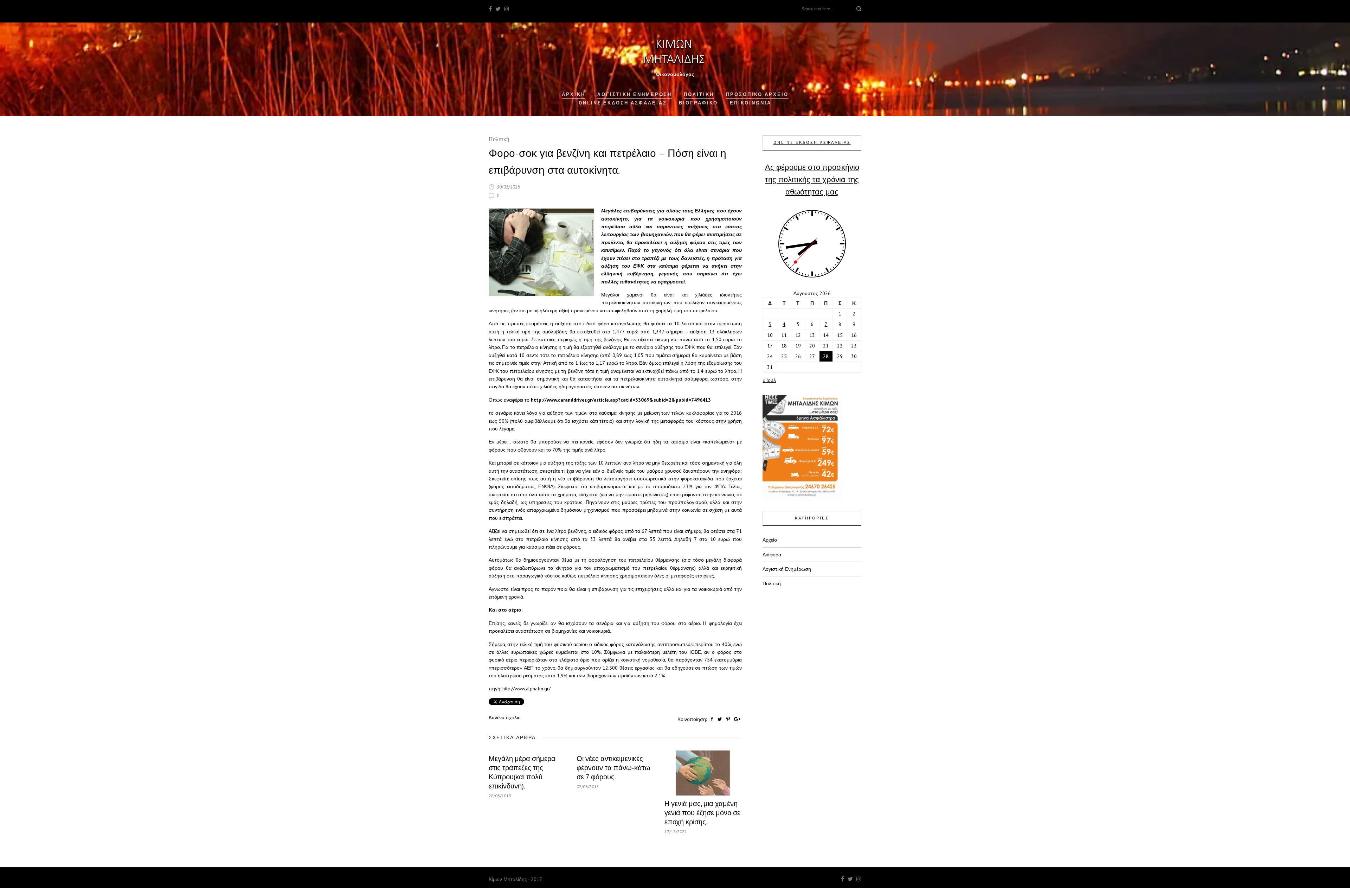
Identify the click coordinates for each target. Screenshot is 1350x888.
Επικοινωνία (750, 103)
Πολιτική (499, 140)
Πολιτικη (699, 94)
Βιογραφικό (698, 103)
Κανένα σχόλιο (505, 717)
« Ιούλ (769, 380)
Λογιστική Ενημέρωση (634, 94)
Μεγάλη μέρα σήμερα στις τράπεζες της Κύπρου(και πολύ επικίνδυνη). (522, 772)
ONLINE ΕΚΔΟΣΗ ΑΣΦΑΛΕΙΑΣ (812, 142)
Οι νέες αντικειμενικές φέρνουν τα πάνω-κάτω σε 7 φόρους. (613, 767)
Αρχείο (770, 540)
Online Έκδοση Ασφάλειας (623, 103)
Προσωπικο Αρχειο (757, 94)
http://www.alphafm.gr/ (526, 688)
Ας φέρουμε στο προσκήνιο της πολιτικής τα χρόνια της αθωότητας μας (812, 179)
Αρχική (573, 94)
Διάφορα (772, 554)
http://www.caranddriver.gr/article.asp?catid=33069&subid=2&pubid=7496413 (621, 400)
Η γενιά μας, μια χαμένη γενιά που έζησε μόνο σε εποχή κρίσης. (702, 812)
